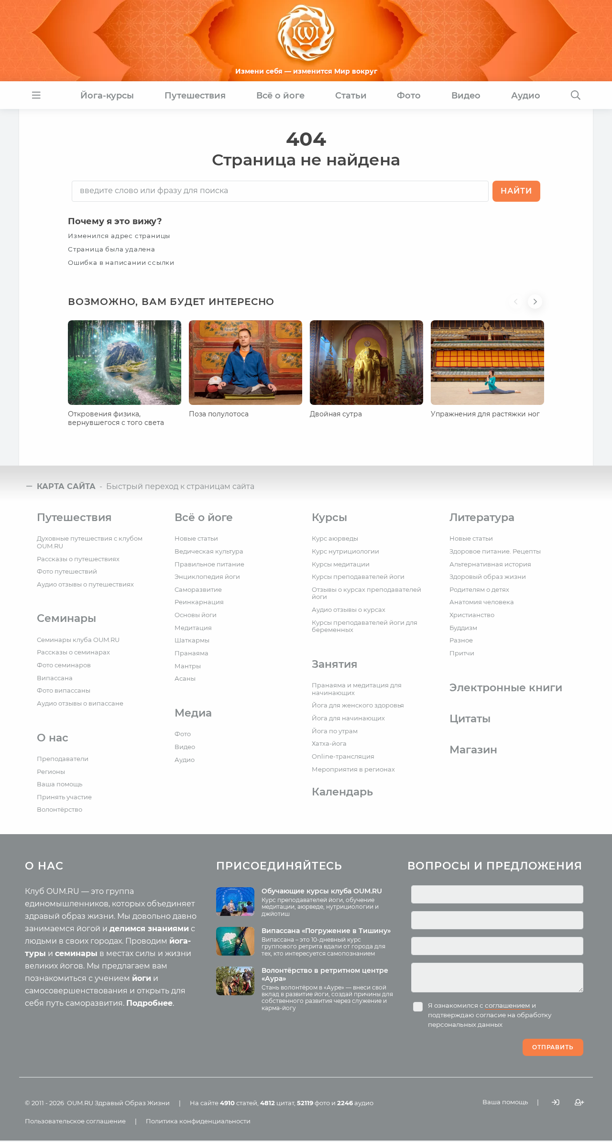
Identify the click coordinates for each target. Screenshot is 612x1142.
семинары (76, 953)
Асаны (185, 678)
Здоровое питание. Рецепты (495, 551)
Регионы (51, 771)
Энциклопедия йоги (207, 576)
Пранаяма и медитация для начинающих (357, 688)
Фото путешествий (67, 571)
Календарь (342, 791)
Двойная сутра (336, 414)
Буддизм (463, 627)
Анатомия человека (481, 602)
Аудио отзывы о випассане (80, 703)
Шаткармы (192, 640)
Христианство (471, 615)
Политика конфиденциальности (198, 1121)
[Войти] (555, 1102)
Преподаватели (62, 758)
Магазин (473, 749)
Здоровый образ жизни (487, 576)
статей (238, 1103)
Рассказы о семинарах (73, 652)
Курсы (329, 517)
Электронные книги (505, 687)
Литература (481, 517)
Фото (183, 734)
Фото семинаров (64, 665)
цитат (277, 1103)
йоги (141, 978)
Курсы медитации (341, 564)
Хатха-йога (329, 743)
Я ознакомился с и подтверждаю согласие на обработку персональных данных (489, 1014)
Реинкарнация (199, 602)
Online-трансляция (343, 756)
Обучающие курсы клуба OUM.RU (322, 891)
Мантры (188, 666)
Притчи (461, 653)
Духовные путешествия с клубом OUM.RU (89, 542)
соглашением (507, 1005)
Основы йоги (196, 615)
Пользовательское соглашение (75, 1121)
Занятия (335, 664)
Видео (185, 746)
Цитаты (470, 718)
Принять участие (64, 797)
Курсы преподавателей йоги (358, 576)
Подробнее (149, 1003)
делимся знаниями (149, 928)
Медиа (193, 713)
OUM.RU (80, 1103)
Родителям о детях (479, 589)
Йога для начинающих (348, 718)
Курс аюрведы (335, 538)
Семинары (66, 618)
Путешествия (74, 517)
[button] (518, 307)
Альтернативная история (490, 564)
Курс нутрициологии (345, 551)
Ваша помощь (59, 784)
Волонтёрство (59, 809)
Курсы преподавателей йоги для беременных (364, 626)
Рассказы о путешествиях (78, 559)
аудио (355, 1103)
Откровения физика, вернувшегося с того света (116, 418)
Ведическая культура (209, 551)
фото (313, 1103)
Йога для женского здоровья (358, 705)
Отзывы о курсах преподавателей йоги (366, 593)
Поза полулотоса (219, 414)
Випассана (55, 678)
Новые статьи (196, 538)
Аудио (185, 759)
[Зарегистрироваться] (579, 1102)
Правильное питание (209, 564)
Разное (461, 640)
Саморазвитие (198, 589)
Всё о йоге (204, 517)
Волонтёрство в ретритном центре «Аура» (325, 974)
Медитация (193, 627)
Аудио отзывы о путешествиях (85, 584)
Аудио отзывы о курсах (348, 609)
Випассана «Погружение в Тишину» (326, 930)
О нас (52, 737)
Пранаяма (191, 653)
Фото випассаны (63, 690)
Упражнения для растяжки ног (485, 414)
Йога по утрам (335, 731)
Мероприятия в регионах (353, 769)
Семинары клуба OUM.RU (78, 639)
